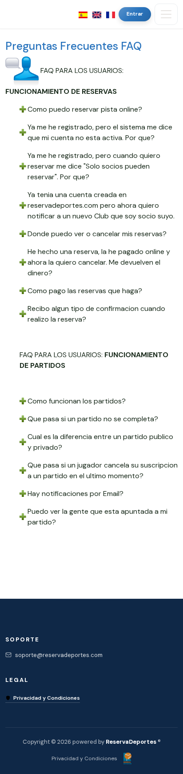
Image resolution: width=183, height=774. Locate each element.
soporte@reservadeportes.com (59, 655)
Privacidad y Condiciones (46, 697)
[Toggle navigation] (166, 14)
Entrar (135, 13)
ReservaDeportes (131, 742)
